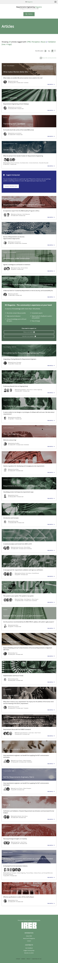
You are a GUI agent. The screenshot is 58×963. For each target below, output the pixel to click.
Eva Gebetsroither (24, 162)
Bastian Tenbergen (12, 873)
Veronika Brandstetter (8, 874)
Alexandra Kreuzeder (43, 162)
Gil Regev (21, 599)
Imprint (23, 958)
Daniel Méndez (22, 389)
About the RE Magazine (29, 938)
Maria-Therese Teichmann (14, 162)
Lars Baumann (18, 214)
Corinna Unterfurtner (34, 162)
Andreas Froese (37, 873)
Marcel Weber (27, 547)
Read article (50, 84)
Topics (30, 14)
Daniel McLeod (35, 573)
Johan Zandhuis (16, 443)
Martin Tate (15, 900)
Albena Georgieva (27, 760)
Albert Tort (15, 653)
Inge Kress (17, 842)
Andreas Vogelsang (37, 389)
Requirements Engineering (29, 7)
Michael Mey (15, 521)
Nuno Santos (15, 495)
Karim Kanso (29, 573)
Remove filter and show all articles (49, 58)
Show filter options (39, 50)
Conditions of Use (36, 958)
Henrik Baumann (26, 214)
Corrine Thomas (19, 760)
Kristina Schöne (24, 268)
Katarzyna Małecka (17, 417)
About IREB (29, 936)
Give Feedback (29, 948)
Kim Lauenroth (16, 706)
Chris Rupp (17, 268)
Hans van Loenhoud (17, 107)
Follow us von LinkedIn (28, 332)
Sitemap (18, 958)
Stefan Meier (15, 625)
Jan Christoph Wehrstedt (47, 873)
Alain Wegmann (27, 599)
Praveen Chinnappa (17, 362)
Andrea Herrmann (19, 547)
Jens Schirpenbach (17, 242)
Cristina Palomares (23, 732)
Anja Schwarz (24, 842)
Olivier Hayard (35, 599)
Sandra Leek (15, 81)
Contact (29, 941)
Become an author (29, 953)
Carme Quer (31, 732)
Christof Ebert (16, 469)
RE (29, 2)
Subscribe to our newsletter (28, 336)
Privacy (28, 958)
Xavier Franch (30, 389)
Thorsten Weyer (30, 873)
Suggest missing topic (11, 186)
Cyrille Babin (15, 294)
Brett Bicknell (22, 573)
